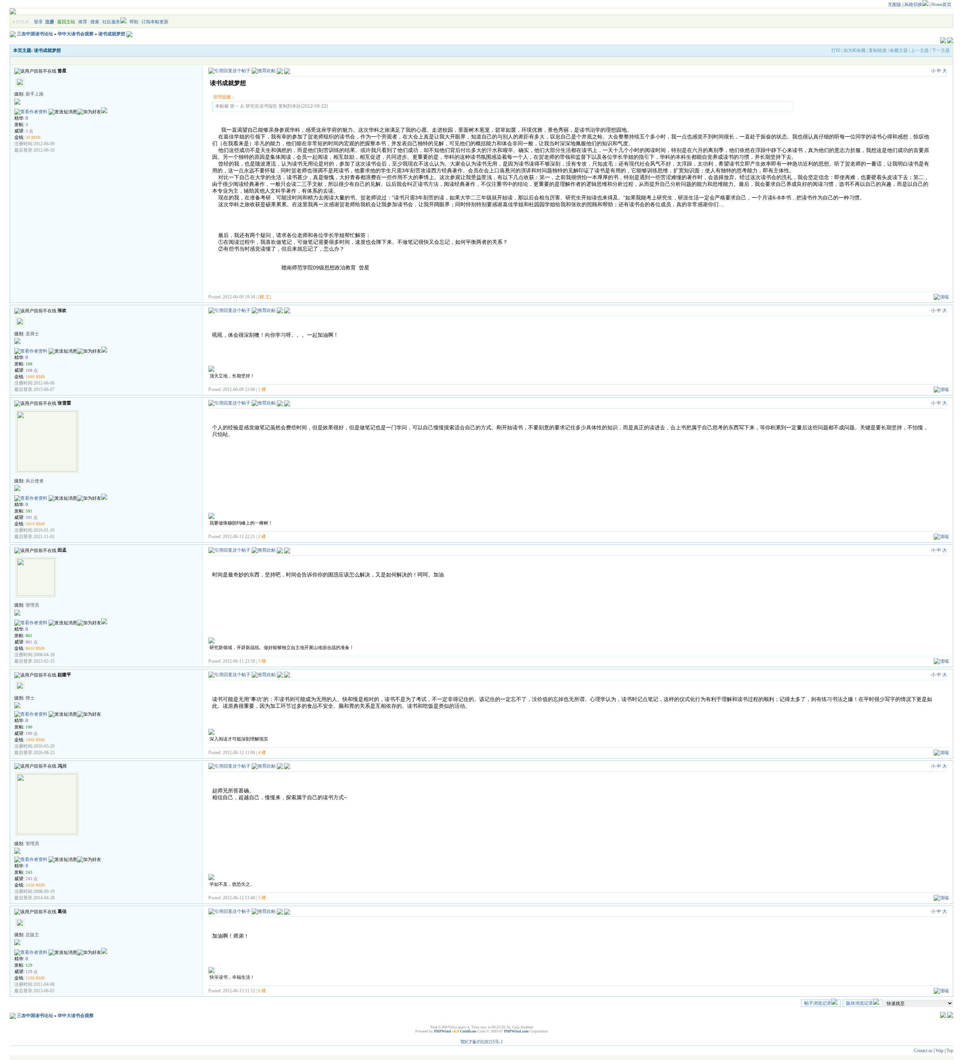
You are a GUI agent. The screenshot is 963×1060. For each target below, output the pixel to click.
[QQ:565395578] (104, 111)
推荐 (82, 21)
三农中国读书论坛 (35, 33)
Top (949, 1050)
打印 (835, 50)
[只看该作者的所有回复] (287, 310)
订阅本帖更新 (155, 21)
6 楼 (262, 990)
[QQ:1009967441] (104, 351)
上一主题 (920, 50)
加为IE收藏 (854, 50)
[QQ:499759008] (104, 622)
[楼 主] (264, 297)
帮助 (133, 21)
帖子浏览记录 (817, 1003)
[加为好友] (89, 112)
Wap (939, 1050)
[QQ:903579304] (104, 952)
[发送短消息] (63, 112)
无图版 (894, 4)
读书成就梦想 (111, 33)
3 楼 (262, 661)
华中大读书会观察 (76, 33)
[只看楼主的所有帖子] (287, 70)
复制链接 (878, 50)
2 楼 (262, 536)
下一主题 (941, 50)
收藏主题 (899, 50)
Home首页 (941, 4)
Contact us (923, 1050)
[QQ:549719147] (104, 498)
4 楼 (262, 752)
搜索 (94, 21)
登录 (38, 21)
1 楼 (262, 389)
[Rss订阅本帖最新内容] (129, 33)
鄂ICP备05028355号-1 (481, 1042)
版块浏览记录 (859, 1003)
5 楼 (262, 897)
